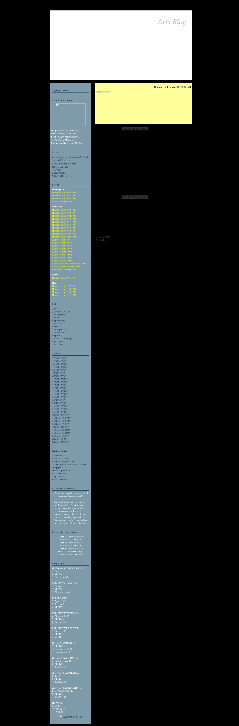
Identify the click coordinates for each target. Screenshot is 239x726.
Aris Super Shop (59, 329)
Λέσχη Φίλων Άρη (61, 311)
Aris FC (56, 308)
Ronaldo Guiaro (59, 473)
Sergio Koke (58, 160)
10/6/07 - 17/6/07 (60, 364)
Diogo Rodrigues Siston (64, 163)
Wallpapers (57, 467)
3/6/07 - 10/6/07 (59, 361)
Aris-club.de (57, 344)
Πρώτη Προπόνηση (61, 470)
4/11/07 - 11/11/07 (60, 426)
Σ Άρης (56, 323)
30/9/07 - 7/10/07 (60, 411)
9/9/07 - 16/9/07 (59, 402)
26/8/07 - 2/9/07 (59, 396)
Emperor (56, 335)
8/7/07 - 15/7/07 (59, 375)
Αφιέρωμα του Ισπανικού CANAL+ (71, 156)
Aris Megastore (59, 314)
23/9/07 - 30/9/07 (60, 408)
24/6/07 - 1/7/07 (59, 370)
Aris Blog (172, 21)
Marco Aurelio (58, 172)
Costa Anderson (59, 175)
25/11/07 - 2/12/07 (60, 435)
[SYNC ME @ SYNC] (70, 716)
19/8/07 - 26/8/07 (60, 393)
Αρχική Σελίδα (60, 90)
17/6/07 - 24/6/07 (60, 367)
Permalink (99, 239)
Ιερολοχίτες (58, 341)
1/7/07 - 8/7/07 (58, 373)
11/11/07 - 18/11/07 (61, 429)
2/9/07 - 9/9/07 (58, 399)
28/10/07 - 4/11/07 (60, 423)
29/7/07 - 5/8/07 (59, 384)
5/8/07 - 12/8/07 (59, 387)
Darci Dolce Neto (60, 166)
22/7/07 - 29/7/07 (60, 381)
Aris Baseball (58, 332)
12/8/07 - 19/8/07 (60, 390)
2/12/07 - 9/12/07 (60, 438)
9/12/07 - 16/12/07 (60, 441)
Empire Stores (58, 320)
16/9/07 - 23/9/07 (60, 405)
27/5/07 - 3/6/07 (59, 358)
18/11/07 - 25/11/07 (61, 432)
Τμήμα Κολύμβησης (62, 338)
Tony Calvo (57, 169)
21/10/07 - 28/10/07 (61, 420)
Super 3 (55, 326)
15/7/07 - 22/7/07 (60, 378)
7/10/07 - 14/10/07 (60, 414)
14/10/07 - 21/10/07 (61, 417)
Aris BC (56, 317)
